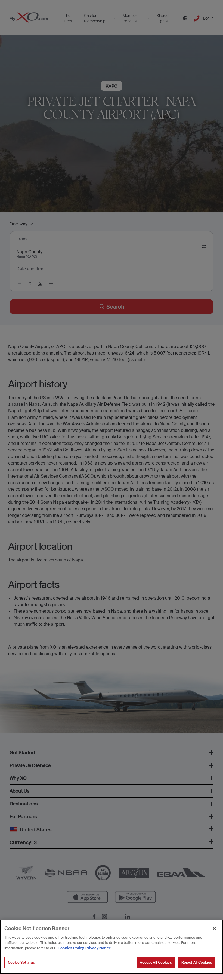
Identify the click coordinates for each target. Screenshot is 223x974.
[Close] (214, 929)
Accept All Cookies (156, 962)
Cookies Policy (71, 948)
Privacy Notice (98, 948)
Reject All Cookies (196, 962)
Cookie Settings (21, 962)
